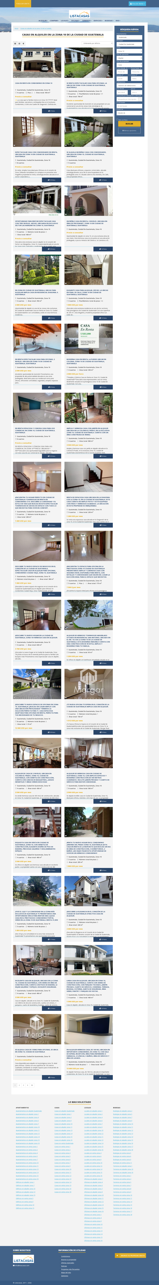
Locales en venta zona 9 (92, 1159)
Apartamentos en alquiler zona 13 (28, 1134)
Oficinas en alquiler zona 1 (93, 1179)
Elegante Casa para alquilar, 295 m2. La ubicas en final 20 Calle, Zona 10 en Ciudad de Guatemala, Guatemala (87, 292)
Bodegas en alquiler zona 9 (122, 1121)
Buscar (129, 124)
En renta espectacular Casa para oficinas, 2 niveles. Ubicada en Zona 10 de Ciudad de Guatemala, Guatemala (35, 361)
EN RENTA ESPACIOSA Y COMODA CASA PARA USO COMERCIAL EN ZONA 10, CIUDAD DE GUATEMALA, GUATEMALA (35, 430)
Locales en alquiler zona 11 (93, 1137)
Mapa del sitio (66, 1272)
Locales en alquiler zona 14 (93, 1143)
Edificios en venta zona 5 (24, 1198)
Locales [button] (64, 20)
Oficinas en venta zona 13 (93, 1231)
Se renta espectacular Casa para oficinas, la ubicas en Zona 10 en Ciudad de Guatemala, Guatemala (87, 85)
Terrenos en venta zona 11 (122, 1198)
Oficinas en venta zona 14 (93, 1234)
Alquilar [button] (43, 20)
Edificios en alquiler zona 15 (25, 1195)
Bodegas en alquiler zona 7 (122, 1117)
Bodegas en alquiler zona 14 (123, 1137)
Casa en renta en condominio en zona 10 (33, 83)
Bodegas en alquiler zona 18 (123, 1150)
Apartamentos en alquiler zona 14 (28, 1137)
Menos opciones (130, 130)
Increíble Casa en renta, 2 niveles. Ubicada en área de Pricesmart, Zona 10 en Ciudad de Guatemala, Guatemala (87, 223)
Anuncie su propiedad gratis (133, 1256)
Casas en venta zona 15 (63, 1185)
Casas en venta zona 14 (63, 1182)
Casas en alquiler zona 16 (63, 1140)
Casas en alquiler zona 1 (63, 1114)
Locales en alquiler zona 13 (93, 1140)
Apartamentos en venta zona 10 (27, 1163)
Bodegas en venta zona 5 (122, 1153)
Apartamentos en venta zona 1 (27, 1147)
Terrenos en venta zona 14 (122, 1202)
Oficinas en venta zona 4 (93, 1218)
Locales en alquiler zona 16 (93, 1150)
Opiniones (64, 1276)
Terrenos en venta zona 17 (122, 1211)
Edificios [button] (98, 20)
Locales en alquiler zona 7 (93, 1124)
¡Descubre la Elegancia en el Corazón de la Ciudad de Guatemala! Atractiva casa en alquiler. (86, 913)
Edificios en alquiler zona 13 (25, 1192)
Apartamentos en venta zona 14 (27, 1172)
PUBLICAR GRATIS (22, 4)
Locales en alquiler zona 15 (93, 1147)
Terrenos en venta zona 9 (122, 1192)
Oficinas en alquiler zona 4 (93, 1182)
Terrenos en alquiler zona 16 (123, 1172)
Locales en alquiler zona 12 (93, 1134)
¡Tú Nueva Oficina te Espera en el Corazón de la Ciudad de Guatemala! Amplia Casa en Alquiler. (88, 705)
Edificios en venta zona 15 (25, 1208)
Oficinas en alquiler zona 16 (94, 1211)
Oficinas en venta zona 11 (93, 1228)
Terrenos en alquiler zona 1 (122, 1166)
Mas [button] (117, 20)
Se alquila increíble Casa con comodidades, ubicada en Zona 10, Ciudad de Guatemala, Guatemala (86, 154)
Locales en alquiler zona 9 (93, 1127)
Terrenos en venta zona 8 (122, 1189)
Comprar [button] (54, 20)
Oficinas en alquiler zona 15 (94, 1208)
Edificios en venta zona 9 (24, 1202)
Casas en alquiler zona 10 (63, 1124)
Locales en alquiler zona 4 (93, 1117)
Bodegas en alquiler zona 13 (123, 1134)
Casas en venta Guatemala (64, 1143)
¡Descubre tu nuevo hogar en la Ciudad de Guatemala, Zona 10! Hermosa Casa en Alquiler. (36, 636)
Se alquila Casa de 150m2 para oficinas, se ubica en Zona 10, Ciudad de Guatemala (36, 1051)
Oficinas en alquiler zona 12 (94, 1202)
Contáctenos (65, 1256)
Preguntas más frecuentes (70, 1269)
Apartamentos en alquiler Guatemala (29, 1111)
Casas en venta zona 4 (62, 1153)
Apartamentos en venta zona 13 (27, 1169)
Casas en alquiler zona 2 (63, 1117)
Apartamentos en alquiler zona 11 (28, 1130)
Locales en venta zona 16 (93, 1176)
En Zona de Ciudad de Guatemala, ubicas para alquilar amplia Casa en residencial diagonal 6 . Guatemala (37, 292)
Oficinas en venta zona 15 (93, 1237)
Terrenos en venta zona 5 (122, 1182)
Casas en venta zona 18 (63, 1192)
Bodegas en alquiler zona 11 (123, 1127)
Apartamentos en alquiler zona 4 (27, 1117)
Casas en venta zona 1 (62, 1147)
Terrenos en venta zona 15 (122, 1205)
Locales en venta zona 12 (93, 1166)
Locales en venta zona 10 (93, 1163)
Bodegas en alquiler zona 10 (123, 1124)
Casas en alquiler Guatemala (64, 1111)
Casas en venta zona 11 (63, 1172)
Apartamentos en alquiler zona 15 (28, 1140)
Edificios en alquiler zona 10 (25, 1189)
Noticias (64, 1266)
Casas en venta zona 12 (63, 1176)
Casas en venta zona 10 (63, 1169)
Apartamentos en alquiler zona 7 (27, 1124)
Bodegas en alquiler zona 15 (123, 1140)
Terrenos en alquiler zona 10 (123, 1169)
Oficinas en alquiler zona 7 (93, 1189)
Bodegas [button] (108, 20)
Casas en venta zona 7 (62, 1163)
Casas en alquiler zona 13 (63, 1130)
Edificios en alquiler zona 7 (25, 1185)
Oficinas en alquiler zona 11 (94, 1198)
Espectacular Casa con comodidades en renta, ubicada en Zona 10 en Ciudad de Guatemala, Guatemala (36, 154)
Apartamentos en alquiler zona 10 (28, 1127)
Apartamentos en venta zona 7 (27, 1159)
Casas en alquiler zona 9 (63, 1121)
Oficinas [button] (75, 20)
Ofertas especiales (67, 1263)
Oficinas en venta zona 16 (93, 1241)
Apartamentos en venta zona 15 (27, 1176)
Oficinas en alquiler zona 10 (94, 1195)
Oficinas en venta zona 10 (93, 1224)
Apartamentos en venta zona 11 (27, 1166)
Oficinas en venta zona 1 (93, 1215)
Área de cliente (138, 4)
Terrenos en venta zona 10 (122, 1195)
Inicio (16, 28)
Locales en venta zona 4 (92, 1153)
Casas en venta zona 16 (63, 1189)
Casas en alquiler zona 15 (63, 1137)
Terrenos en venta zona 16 (122, 1208)
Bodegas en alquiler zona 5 (122, 1114)
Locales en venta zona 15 (93, 1172)
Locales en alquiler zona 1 (93, 1111)
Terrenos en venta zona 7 (122, 1185)
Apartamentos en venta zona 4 (27, 1153)
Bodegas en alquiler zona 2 (122, 1111)
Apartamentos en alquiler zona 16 (28, 1143)
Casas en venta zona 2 (62, 1150)
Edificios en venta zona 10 (25, 1205)
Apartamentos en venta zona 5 (27, 1156)
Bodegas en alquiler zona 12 (123, 1130)
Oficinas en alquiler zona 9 (93, 1192)
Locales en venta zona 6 (92, 1156)
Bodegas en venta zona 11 (122, 1163)
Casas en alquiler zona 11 (63, 1127)
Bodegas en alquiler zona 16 (123, 1143)
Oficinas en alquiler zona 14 (94, 1205)
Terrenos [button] (86, 20)
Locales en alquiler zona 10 (93, 1130)
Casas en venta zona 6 (62, 1159)
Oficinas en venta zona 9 (93, 1221)
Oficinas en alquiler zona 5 (93, 1185)
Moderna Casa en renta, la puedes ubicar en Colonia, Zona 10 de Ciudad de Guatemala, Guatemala (86, 361)
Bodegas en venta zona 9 (122, 1159)
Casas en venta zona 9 (62, 1166)
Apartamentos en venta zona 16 (27, 1179)
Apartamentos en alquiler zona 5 (27, 1121)
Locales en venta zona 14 (93, 1169)
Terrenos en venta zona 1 (122, 1176)
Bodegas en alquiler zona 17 (123, 1147)
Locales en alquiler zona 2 (93, 1114)
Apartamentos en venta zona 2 (27, 1150)
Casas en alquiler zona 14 (63, 1134)
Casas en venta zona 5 (62, 1156)
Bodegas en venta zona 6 (122, 1156)
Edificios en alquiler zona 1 (25, 1182)
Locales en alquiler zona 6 (93, 1121)
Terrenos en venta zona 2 (122, 1179)
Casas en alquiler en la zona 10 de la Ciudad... (36, 28)
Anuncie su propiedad (68, 1260)
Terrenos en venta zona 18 (122, 1215)
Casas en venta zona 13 (63, 1179)
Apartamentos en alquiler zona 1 (27, 1114)
